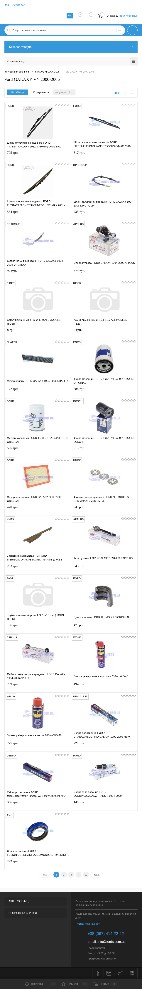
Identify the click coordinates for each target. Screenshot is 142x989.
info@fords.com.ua (112, 942)
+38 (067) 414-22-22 (105, 933)
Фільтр (20, 92)
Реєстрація (19, 4)
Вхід (6, 4)
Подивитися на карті (87, 923)
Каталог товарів (20, 47)
